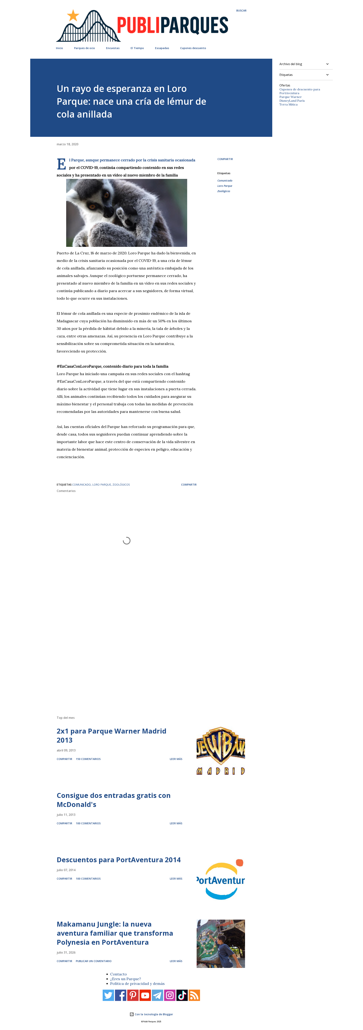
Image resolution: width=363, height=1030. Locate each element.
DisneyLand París (292, 100)
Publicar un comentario (94, 961)
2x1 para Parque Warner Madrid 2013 (111, 735)
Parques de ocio (84, 48)
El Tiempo (137, 48)
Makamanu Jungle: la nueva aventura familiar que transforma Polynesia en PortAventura (115, 933)
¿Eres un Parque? (125, 978)
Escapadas (162, 48)
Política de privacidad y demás (137, 983)
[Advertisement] (143, 659)
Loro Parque (224, 186)
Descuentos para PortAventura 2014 (119, 859)
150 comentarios (88, 759)
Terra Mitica (288, 104)
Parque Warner (290, 97)
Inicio (59, 48)
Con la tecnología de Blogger (153, 1014)
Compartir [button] (225, 159)
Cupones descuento (193, 48)
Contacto (118, 974)
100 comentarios (88, 823)
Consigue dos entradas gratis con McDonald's (114, 800)
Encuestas (112, 48)
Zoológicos (223, 191)
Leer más (176, 759)
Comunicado (224, 180)
